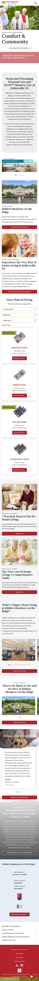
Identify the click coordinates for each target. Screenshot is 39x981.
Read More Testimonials (19, 797)
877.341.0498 (19, 953)
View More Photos (19, 671)
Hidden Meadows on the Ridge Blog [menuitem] (16, 937)
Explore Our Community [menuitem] (11, 926)
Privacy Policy (19, 957)
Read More (19, 533)
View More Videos (19, 722)
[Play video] (18, 705)
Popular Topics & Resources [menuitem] (13, 933)
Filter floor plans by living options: (19, 304)
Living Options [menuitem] (8, 930)
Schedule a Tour (9, 979)
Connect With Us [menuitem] (8, 940)
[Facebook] (19, 970)
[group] (19, 164)
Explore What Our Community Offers (19, 853)
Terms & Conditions (19, 961)
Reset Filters (6, 325)
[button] (15, 174)
